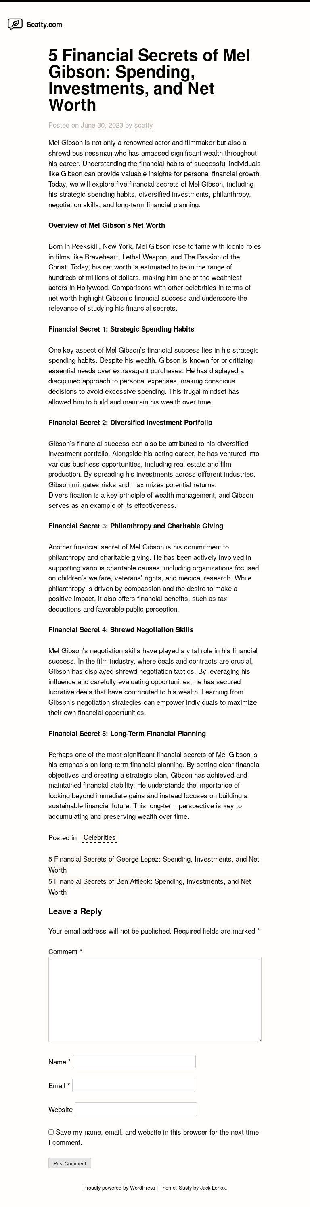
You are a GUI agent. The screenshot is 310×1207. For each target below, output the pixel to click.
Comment (65, 951)
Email (59, 1085)
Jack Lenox (213, 1187)
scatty (143, 125)
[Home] (15, 30)
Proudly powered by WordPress (120, 1187)
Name (59, 1061)
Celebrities (100, 837)
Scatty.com (44, 24)
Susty (185, 1187)
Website (60, 1109)
